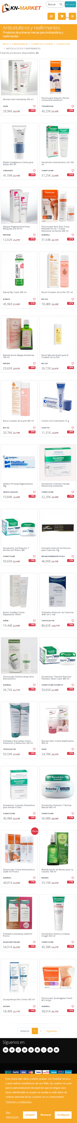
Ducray (6, 1006)
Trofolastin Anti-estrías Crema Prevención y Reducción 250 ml (18, 742)
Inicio (6, 44)
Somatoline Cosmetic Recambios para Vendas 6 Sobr (19, 806)
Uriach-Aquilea (10, 492)
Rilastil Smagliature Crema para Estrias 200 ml (18, 163)
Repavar (7, 235)
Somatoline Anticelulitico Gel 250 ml (57, 163)
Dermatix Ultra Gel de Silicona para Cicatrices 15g (56, 549)
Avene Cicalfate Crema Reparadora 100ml (13, 613)
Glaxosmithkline (11, 942)
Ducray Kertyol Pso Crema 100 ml (19, 1000)
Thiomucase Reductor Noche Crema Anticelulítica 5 (55, 99)
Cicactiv (45, 427)
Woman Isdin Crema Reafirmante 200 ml (57, 742)
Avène (5, 620)
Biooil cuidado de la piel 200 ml (18, 421)
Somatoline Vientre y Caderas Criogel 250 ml (55, 935)
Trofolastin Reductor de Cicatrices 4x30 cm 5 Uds (57, 613)
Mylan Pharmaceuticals (53, 556)
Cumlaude (8, 170)
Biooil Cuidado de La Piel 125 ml (57, 292)
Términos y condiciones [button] (19, 1102)
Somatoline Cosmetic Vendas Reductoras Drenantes (55, 485)
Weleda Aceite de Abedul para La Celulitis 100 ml (57, 871)
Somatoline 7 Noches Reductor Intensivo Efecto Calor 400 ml (56, 678)
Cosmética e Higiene (42, 44)
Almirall (45, 235)
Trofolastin (47, 620)
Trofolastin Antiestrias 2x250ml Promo (17, 935)
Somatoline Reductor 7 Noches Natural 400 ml (56, 806)
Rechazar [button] (46, 1114)
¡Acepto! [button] (30, 1114)
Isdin (5, 106)
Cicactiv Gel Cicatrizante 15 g (55, 421)
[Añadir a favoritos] (34, 106)
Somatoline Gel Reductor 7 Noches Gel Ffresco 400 (16, 549)
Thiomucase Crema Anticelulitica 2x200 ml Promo (19, 871)
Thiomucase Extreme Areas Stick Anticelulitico (18, 678)
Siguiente (51, 1031)
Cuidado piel (63, 44)
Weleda (6, 363)
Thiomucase (47, 106)
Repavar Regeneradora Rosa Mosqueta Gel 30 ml (16, 228)
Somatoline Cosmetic (52, 685)
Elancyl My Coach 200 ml (15, 292)
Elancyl (6, 299)
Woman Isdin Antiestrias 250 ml (18, 99)
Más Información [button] (12, 1115)
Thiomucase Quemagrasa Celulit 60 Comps (57, 999)
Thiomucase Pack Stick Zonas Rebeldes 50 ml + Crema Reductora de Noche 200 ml (55, 229)
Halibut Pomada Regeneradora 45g (18, 485)
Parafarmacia (20, 44)
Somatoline (47, 170)
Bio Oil (44, 299)
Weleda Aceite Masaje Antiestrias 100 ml (18, 356)
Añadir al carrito (20, 118)
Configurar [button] (63, 1114)
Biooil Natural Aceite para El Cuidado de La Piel (55, 356)
